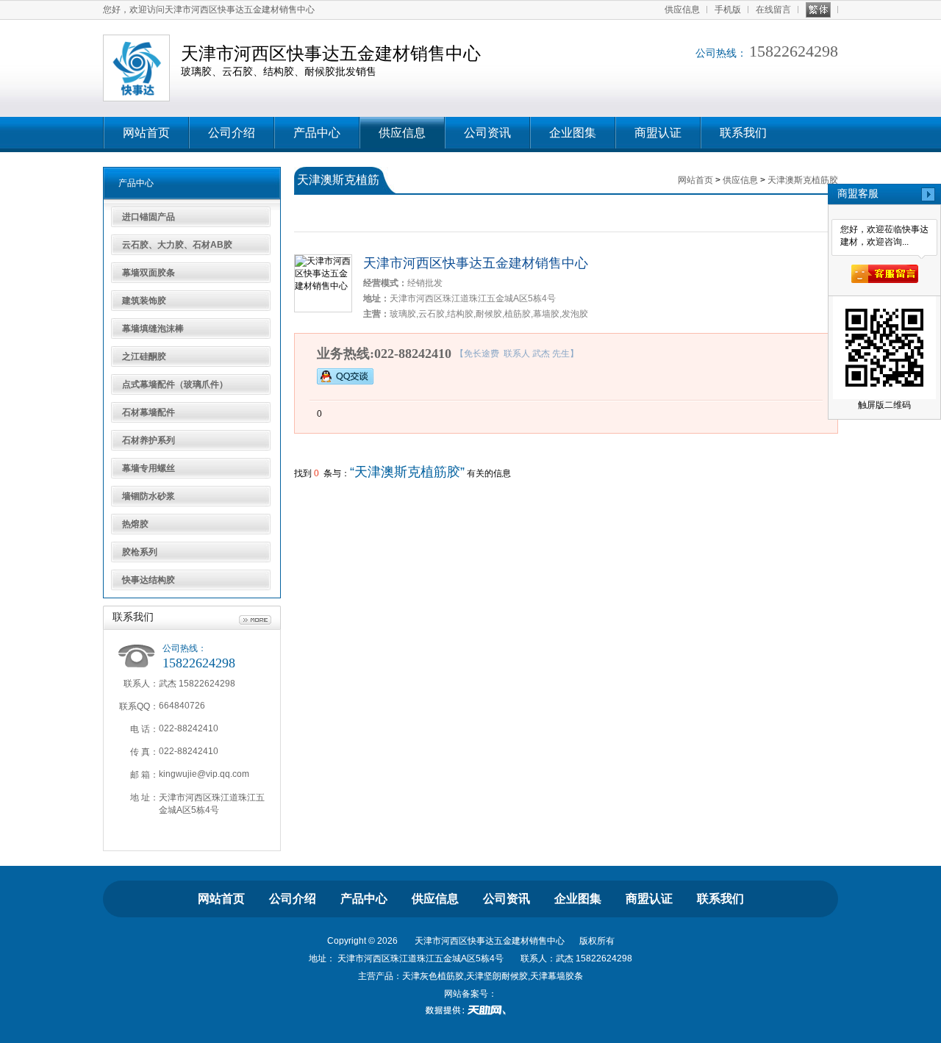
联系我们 (743, 132)
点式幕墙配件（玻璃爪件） (175, 384)
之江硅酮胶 (144, 356)
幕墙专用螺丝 (148, 468)
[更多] (255, 620)
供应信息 (682, 9)
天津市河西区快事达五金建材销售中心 (475, 263)
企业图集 (572, 132)
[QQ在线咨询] (345, 375)
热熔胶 (135, 524)
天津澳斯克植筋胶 (803, 180)
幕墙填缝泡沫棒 (153, 328)
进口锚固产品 (148, 217)
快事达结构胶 (148, 580)
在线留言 (773, 9)
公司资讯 (487, 132)
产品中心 (316, 132)
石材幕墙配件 (148, 412)
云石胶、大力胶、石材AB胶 (177, 245)
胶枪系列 (139, 552)
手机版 (728, 9)
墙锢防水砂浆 (148, 496)
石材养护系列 (148, 440)
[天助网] (470, 1010)
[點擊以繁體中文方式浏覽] (818, 10)
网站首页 (146, 132)
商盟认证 (657, 132)
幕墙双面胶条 (148, 273)
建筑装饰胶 (144, 300)
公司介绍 (231, 132)
